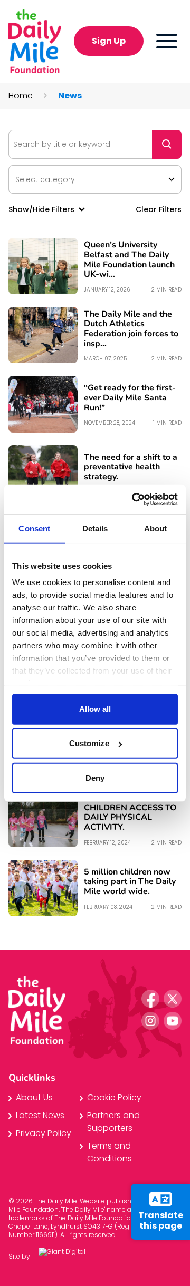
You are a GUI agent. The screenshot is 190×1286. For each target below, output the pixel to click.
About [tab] (155, 528)
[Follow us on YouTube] (173, 1021)
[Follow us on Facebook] (150, 999)
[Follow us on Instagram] (150, 1021)
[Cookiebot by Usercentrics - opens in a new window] (134, 499)
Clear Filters (159, 209)
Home (20, 95)
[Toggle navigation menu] (167, 41)
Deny (95, 777)
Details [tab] (95, 528)
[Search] (167, 144)
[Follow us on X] (173, 999)
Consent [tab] (34, 528)
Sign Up (109, 41)
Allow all (95, 708)
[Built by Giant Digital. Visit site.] (70, 1257)
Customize (89, 743)
